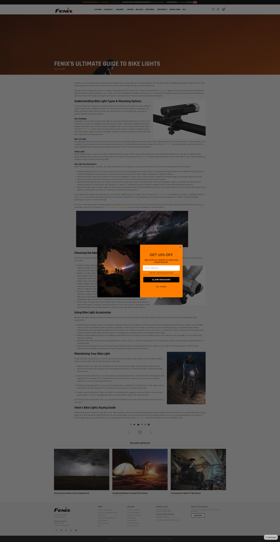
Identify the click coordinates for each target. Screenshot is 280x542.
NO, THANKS (161, 287)
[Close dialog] (180, 247)
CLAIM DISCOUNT (161, 280)
